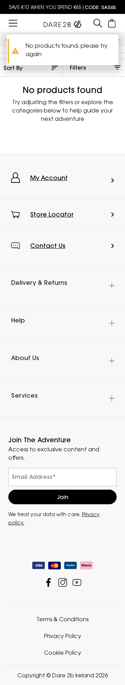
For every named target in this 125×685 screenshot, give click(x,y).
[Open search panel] (97, 23)
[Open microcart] (112, 23)
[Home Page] (62, 22)
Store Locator (52, 214)
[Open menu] (13, 23)
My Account (49, 178)
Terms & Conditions (62, 619)
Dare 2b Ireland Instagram (62, 582)
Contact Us (47, 246)
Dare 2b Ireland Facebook (48, 582)
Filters (78, 67)
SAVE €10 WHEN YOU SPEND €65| (62, 7)
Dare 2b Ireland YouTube (77, 582)
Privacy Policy (62, 635)
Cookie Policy (62, 652)
